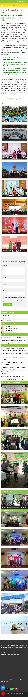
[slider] (13, 507)
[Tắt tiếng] (24, 507)
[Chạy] (2, 507)
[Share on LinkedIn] (21, 99)
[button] (14, 501)
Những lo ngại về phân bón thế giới (11, 343)
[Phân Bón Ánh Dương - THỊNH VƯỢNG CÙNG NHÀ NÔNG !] (14, 5)
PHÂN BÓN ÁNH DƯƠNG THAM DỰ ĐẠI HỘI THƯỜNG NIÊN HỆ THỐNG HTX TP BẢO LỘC (13, 349)
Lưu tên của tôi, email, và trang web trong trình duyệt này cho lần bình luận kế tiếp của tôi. (14, 300)
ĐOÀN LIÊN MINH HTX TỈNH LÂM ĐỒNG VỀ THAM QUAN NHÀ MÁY (13, 363)
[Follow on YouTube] (16, 689)
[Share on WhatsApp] (8, 99)
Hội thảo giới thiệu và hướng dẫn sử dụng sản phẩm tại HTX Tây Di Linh (13, 368)
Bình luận (5, 265)
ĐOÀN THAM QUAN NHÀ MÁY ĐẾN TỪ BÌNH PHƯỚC (13, 359)
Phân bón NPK (5, 318)
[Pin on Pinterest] (18, 99)
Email (5, 284)
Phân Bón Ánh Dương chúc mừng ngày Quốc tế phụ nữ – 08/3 (15, 354)
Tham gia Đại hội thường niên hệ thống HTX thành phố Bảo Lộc (14, 372)
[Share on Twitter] (13, 99)
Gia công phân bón (6, 321)
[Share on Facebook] (10, 99)
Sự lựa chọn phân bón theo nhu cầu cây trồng (13, 340)
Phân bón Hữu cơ (6, 315)
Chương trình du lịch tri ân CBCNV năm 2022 (13, 379)
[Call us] (12, 689)
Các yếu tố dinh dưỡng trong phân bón (11, 337)
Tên (4, 277)
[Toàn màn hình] (26, 507)
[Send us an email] (7, 689)
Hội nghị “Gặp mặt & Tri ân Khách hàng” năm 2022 (14, 376)
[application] (14, 501)
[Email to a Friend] (16, 99)
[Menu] (2, 5)
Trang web (5, 291)
